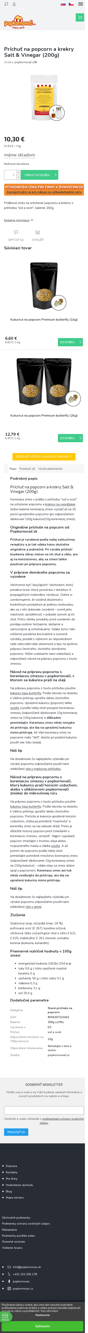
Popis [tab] (13, 469)
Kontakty (11, 1172)
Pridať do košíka (37, 175)
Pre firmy (11, 1179)
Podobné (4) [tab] (27, 469)
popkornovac (21, 1281)
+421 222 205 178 (25, 1274)
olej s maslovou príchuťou (43, 769)
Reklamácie (9, 1230)
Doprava (11, 1166)
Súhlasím (42, 1326)
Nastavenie (42, 1315)
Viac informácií (49, 1311)
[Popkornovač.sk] (63, 4)
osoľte (14, 708)
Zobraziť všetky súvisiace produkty (44, 457)
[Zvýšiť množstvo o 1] (19, 172)
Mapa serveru (15, 1198)
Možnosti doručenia (16, 164)
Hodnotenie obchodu (19, 1185)
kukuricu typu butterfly (25, 693)
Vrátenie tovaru (12, 1248)
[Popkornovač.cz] (71, 4)
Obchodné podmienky (16, 1218)
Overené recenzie (13, 1242)
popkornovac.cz (23, 1289)
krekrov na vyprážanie (60, 504)
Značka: (20, 62)
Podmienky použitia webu (18, 1236)
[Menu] (81, 4)
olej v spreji (33, 907)
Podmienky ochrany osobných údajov (26, 1224)
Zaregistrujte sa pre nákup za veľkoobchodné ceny (44, 192)
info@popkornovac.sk (27, 1267)
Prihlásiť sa (16, 1132)
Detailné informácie (16, 220)
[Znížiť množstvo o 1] (19, 177)
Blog (9, 1191)
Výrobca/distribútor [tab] (50, 469)
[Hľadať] (6, 4)
